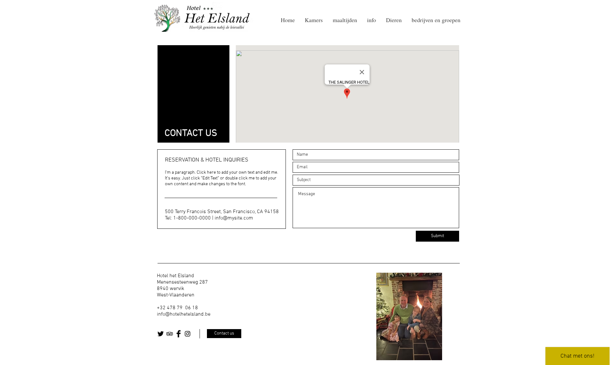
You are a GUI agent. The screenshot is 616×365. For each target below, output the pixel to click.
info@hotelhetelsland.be (183, 314)
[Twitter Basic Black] (160, 333)
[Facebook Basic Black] (178, 333)
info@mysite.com (234, 218)
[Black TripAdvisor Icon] (169, 333)
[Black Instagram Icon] (187, 333)
